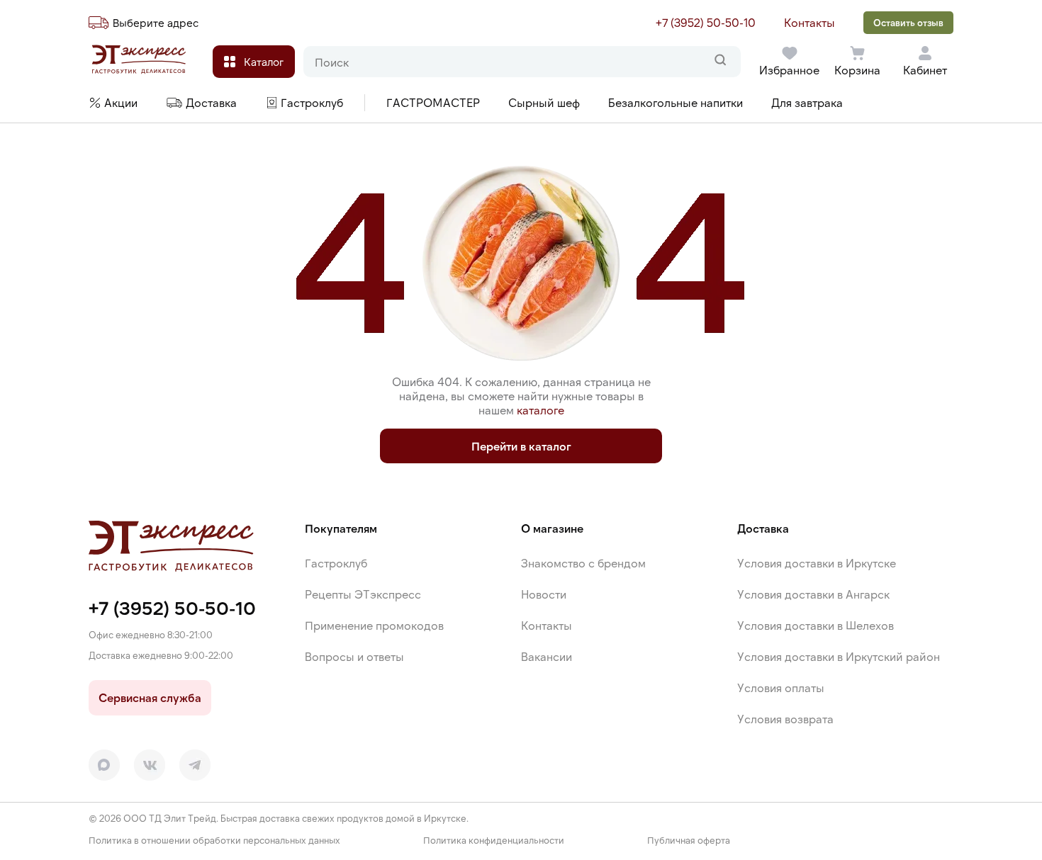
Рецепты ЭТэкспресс (363, 594)
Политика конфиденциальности (493, 840)
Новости (543, 594)
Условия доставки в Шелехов (815, 625)
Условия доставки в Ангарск (813, 594)
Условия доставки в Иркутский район (838, 656)
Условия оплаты (780, 687)
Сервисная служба (150, 697)
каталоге (540, 410)
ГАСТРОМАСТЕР (433, 102)
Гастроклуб (336, 563)
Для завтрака (807, 102)
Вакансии (546, 656)
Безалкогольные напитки (675, 102)
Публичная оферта (688, 840)
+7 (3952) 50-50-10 (706, 22)
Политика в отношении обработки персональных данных (214, 840)
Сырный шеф (544, 102)
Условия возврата (785, 718)
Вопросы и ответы (354, 656)
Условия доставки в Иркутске (816, 563)
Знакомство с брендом (583, 563)
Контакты (809, 22)
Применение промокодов (374, 625)
